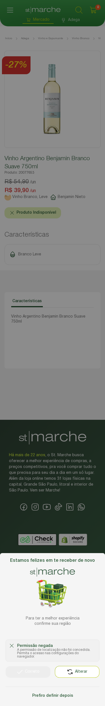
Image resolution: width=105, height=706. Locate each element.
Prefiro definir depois (52, 696)
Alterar (81, 672)
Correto (32, 672)
